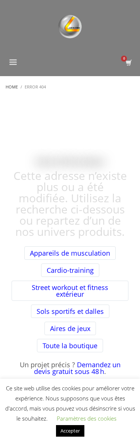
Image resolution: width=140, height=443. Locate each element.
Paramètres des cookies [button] (86, 418)
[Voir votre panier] (128, 63)
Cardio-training (70, 270)
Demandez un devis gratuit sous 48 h (77, 368)
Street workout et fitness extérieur (70, 291)
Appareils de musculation (70, 253)
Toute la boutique (70, 345)
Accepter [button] (70, 430)
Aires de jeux (70, 328)
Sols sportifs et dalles (70, 311)
